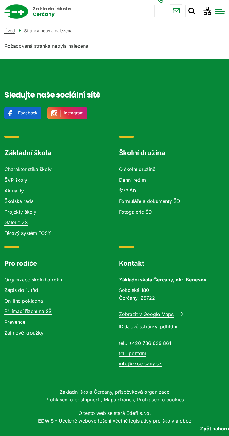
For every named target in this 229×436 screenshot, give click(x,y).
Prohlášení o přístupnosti (73, 400)
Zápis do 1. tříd (21, 290)
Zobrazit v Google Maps (146, 314)
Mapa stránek (119, 400)
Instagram (73, 112)
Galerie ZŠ (16, 222)
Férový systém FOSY (27, 233)
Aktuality (14, 191)
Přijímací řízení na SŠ (28, 311)
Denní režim (132, 180)
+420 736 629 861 (160, 11)
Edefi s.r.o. (138, 413)
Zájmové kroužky (24, 333)
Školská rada (19, 201)
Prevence (14, 322)
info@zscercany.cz (176, 10)
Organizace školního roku (33, 280)
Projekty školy (20, 212)
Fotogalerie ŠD (135, 212)
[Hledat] (191, 11)
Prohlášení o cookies (160, 400)
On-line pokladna (23, 301)
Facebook (28, 112)
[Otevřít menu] (220, 11)
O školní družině (137, 169)
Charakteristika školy (28, 169)
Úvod (9, 30)
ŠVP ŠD (127, 191)
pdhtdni (137, 353)
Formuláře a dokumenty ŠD (149, 201)
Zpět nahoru (214, 429)
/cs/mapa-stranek (207, 11)
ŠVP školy (15, 180)
